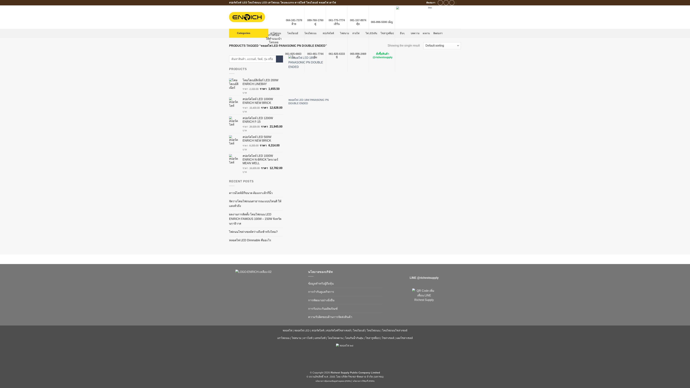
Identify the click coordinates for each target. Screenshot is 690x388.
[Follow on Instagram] (446, 2)
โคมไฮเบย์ (359, 330)
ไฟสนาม (296, 338)
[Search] (459, 2)
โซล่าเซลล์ (388, 338)
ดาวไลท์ (307, 338)
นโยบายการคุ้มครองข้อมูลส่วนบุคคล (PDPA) (333, 381)
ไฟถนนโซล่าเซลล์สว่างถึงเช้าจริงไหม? (253, 231)
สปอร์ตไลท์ (318, 330)
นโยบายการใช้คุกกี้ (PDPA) (363, 381)
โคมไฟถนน (373, 330)
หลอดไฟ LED (301, 330)
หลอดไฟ (287, 330)
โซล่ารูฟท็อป (372, 338)
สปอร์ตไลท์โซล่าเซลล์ (338, 330)
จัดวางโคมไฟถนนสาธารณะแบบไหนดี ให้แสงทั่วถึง (255, 203)
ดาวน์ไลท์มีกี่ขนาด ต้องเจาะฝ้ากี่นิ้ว (251, 193)
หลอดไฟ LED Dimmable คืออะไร (250, 240)
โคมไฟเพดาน (335, 338)
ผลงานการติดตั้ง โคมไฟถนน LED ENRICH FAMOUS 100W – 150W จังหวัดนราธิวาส (255, 219)
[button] (248, 33)
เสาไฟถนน (283, 338)
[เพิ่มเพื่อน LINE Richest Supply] (424, 300)
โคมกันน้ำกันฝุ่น (354, 338)
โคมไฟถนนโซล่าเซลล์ (394, 330)
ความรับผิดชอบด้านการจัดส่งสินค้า (330, 316)
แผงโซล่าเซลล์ (404, 338)
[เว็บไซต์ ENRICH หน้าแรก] (266, 278)
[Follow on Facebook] (440, 2)
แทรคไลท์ (319, 338)
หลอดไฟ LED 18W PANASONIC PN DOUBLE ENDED (308, 101)
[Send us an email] (451, 2)
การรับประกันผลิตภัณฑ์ (323, 308)
